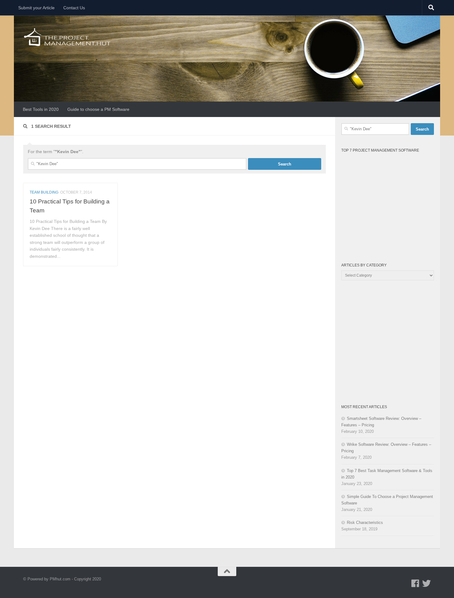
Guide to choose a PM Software (98, 109)
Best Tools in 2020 (41, 109)
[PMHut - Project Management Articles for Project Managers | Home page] (67, 37)
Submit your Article (36, 7)
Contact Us (74, 7)
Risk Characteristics (365, 522)
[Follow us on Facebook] (415, 583)
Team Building (44, 192)
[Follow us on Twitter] (426, 583)
